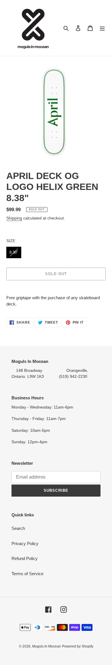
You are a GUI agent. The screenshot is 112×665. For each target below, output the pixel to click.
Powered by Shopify (77, 646)
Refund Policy (24, 558)
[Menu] (102, 28)
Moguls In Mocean (46, 646)
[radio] (13, 252)
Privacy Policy (24, 543)
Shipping (14, 218)
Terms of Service (27, 573)
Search (18, 528)
